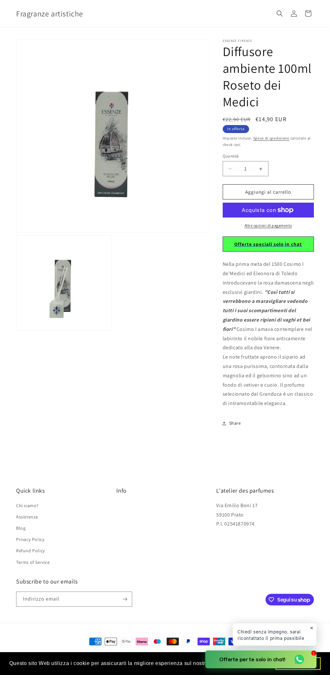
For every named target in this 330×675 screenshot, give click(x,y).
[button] (280, 13)
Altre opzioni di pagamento (268, 225)
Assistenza (27, 517)
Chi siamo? (27, 505)
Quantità (231, 156)
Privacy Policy (30, 539)
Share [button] (235, 423)
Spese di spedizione (271, 138)
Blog (20, 528)
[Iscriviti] (125, 599)
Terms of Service (33, 562)
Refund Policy (30, 551)
